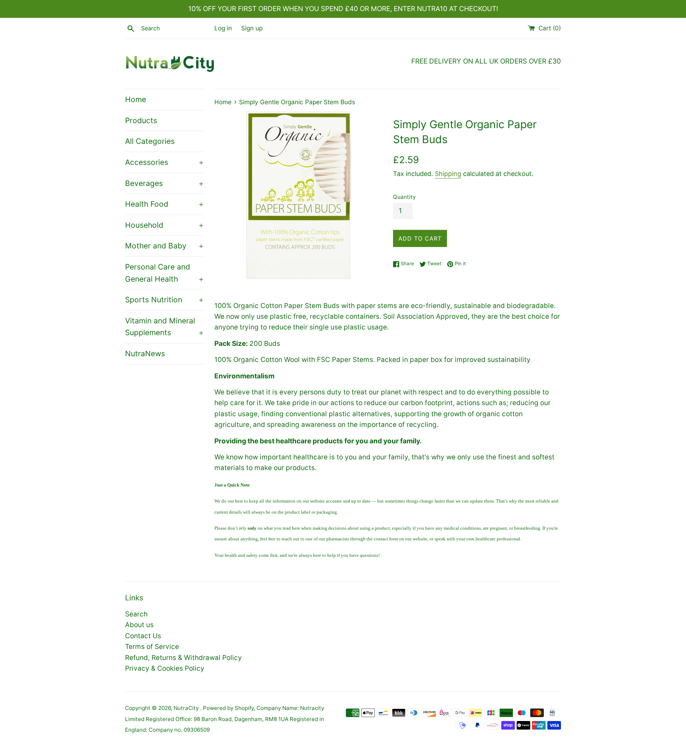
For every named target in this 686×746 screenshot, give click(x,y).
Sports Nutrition (164, 299)
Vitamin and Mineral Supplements (164, 326)
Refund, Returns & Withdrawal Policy (183, 658)
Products (141, 120)
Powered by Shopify (228, 708)
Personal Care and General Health (164, 272)
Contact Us (143, 636)
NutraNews (145, 353)
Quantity (404, 196)
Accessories (164, 162)
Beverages (164, 183)
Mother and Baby (164, 245)
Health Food (164, 204)
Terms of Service (152, 646)
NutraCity (187, 708)
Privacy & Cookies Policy (164, 668)
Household (164, 225)
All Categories (150, 141)
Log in (223, 28)
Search (136, 614)
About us (139, 625)
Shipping (448, 173)
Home (135, 99)
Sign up (252, 28)
